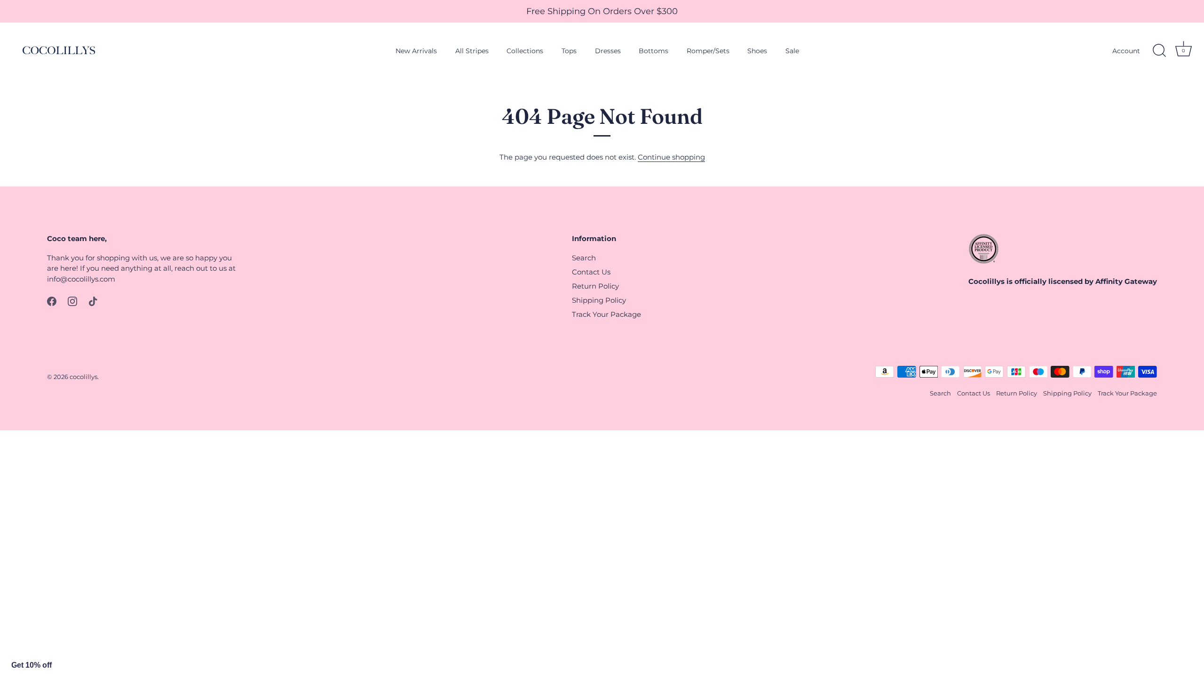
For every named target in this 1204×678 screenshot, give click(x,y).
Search (584, 257)
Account (1126, 51)
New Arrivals (416, 51)
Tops (569, 51)
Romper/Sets (708, 51)
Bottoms (653, 51)
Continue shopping (671, 157)
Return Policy (595, 286)
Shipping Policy (599, 300)
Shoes (757, 51)
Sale (792, 51)
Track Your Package (606, 314)
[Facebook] (51, 300)
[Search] (1159, 50)
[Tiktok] (93, 300)
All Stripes (472, 51)
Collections (525, 51)
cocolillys (83, 376)
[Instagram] (72, 300)
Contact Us (591, 271)
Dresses (608, 51)
